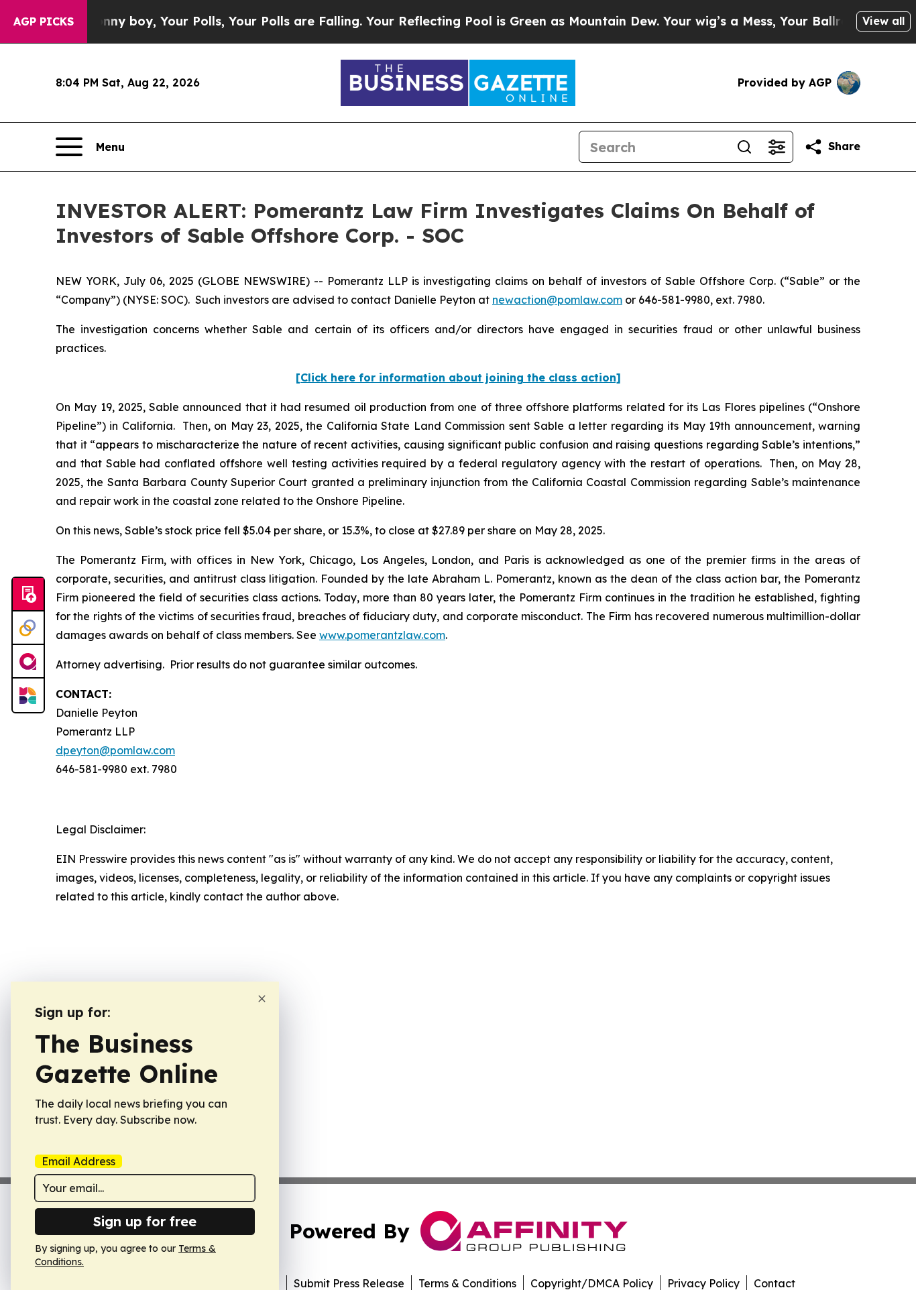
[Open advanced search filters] (776, 146)
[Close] (261, 998)
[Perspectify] (28, 628)
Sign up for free (144, 1221)
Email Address (78, 1161)
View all (883, 20)
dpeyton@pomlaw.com (115, 750)
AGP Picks (43, 21)
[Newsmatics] (28, 695)
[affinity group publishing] (28, 662)
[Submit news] (28, 594)
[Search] (744, 146)
